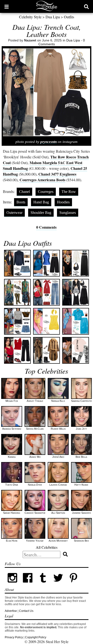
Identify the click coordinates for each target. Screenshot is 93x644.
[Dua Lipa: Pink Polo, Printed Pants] (75, 350)
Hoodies (63, 202)
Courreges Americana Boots (42, 179)
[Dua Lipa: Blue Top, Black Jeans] (46, 263)
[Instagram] (12, 584)
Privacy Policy (14, 637)
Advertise (11, 611)
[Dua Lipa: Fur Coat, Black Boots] (46, 350)
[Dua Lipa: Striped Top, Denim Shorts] (17, 321)
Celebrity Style (30, 16)
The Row (69, 192)
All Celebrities (46, 547)
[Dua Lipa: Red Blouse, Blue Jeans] (46, 292)
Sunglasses (67, 213)
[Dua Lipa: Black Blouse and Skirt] (75, 292)
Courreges (45, 192)
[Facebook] (27, 584)
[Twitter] (58, 584)
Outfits (69, 16)
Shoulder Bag (41, 213)
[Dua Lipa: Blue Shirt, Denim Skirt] (17, 263)
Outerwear (14, 213)
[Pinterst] (73, 584)
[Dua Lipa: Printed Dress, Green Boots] (17, 292)
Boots (20, 202)
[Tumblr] (43, 584)
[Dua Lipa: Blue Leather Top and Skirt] (75, 321)
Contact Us (26, 611)
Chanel (24, 192)
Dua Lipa (53, 16)
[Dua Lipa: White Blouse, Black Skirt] (75, 263)
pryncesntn (48, 142)
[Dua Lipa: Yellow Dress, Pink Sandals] (46, 321)
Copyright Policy (35, 637)
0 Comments (46, 227)
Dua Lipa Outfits (28, 243)
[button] (6, 6)
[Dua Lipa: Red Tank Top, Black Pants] (17, 350)
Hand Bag (41, 202)
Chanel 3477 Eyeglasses (57, 174)
